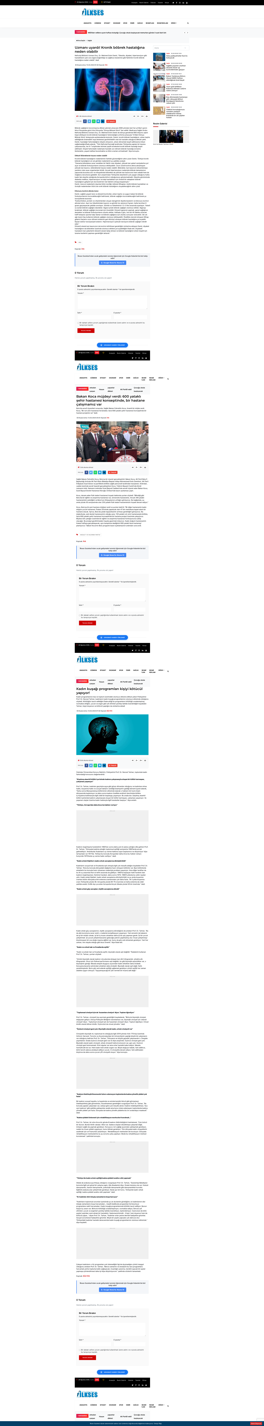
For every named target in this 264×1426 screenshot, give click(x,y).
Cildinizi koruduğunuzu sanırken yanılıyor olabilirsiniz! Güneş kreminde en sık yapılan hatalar (175, 113)
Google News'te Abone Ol (113, 263)
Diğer (173, 23)
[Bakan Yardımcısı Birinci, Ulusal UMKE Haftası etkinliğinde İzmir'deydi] (159, 77)
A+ (142, 116)
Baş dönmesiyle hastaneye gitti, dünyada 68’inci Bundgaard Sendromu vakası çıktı (176, 100)
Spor (125, 23)
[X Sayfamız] (173, 3)
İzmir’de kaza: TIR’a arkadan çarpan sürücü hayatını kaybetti (93, 389)
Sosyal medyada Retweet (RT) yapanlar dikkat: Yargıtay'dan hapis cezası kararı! (113, 389)
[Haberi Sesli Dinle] (134, 116)
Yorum (80, 293)
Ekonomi (116, 23)
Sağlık (140, 23)
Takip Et (112, 121)
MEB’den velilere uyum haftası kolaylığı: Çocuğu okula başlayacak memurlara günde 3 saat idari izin (140, 389)
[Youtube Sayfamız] (187, 3)
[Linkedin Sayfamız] (183, 3)
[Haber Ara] (187, 23)
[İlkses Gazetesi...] (92, 12)
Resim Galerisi (143, 2)
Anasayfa (134, 2)
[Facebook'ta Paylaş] (85, 121)
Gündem (97, 23)
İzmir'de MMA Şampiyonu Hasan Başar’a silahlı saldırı (109, 33)
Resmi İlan (150, 23)
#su (80, 242)
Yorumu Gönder (86, 330)
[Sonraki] (187, 32)
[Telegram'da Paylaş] (98, 121)
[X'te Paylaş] (89, 121)
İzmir (132, 23)
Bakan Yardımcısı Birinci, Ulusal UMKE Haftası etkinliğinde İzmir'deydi (176, 78)
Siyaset (107, 23)
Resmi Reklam (162, 23)
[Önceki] (184, 32)
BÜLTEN (109, 711)
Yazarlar (160, 2)
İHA (106, 65)
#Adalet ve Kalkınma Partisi (90, 535)
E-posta (117, 313)
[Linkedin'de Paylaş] (102, 121)
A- (138, 116)
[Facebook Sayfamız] (176, 3)
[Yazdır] (146, 116)
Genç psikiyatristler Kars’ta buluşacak (176, 57)
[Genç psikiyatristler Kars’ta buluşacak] (159, 57)
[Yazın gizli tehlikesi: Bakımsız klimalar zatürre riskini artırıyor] (159, 88)
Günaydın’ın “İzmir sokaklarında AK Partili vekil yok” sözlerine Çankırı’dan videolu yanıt (125, 389)
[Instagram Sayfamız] (180, 3)
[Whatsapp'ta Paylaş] (94, 121)
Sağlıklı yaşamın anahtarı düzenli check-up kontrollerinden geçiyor (176, 68)
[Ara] (185, 48)
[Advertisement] (152, 13)
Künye (167, 2)
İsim (79, 313)
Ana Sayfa (81, 40)
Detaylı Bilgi (158, 1423)
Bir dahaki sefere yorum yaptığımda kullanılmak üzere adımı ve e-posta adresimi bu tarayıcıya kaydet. (112, 324)
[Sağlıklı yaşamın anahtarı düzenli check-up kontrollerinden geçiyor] (159, 67)
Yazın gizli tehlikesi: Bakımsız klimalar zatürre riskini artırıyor (176, 89)
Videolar (153, 2)
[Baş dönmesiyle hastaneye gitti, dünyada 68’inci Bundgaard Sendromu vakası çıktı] (159, 98)
